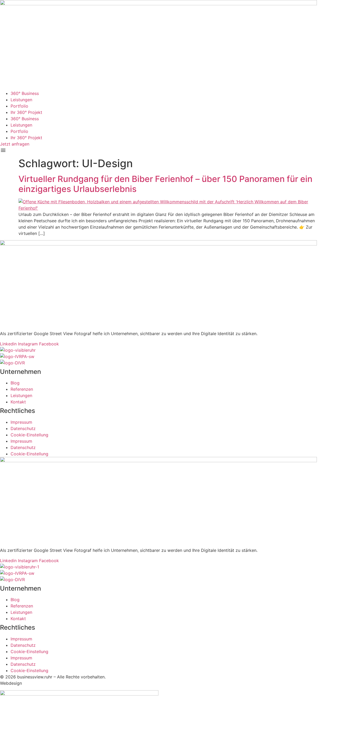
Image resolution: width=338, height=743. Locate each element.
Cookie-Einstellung (29, 434)
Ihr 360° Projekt (26, 112)
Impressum (21, 422)
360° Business (25, 93)
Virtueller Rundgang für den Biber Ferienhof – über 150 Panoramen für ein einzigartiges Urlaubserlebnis (165, 184)
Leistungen (21, 99)
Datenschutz (23, 428)
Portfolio (19, 106)
